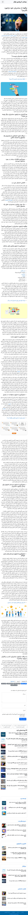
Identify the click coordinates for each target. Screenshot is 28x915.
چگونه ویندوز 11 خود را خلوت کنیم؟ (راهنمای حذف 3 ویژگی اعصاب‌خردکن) (17, 745)
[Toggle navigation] (3, 2)
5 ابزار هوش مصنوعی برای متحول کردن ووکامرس (16, 813)
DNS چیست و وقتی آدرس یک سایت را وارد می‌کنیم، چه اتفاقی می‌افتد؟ (18, 733)
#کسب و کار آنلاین (14, 685)
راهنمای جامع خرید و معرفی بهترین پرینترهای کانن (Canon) (17, 756)
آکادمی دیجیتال (23, 683)
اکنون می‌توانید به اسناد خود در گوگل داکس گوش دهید (16, 835)
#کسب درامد (4, 683)
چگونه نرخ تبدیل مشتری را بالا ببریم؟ (17, 79)
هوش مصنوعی (22, 889)
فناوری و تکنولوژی (21, 844)
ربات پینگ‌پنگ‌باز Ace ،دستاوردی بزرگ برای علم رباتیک (17, 786)
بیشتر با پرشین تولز (20, 2)
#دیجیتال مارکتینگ (17, 683)
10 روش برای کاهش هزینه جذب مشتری (16, 603)
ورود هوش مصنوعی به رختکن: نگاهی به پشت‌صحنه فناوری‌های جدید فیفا (18, 853)
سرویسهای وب (22, 821)
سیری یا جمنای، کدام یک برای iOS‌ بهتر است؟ (17, 763)
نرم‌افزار (24, 866)
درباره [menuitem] (18, 912)
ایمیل (9, 404)
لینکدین (23, 274)
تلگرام (4, 409)
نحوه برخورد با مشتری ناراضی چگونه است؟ (16, 418)
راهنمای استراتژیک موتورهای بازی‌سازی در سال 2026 (17, 774)
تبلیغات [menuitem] (13, 912)
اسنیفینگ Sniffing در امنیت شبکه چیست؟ (17, 751)
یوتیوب (23, 276)
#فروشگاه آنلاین (10, 683)
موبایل (18, 371)
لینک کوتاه (12, 681)
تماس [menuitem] (22, 912)
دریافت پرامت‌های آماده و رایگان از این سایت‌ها (17, 780)
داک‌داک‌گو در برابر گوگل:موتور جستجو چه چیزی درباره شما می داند (17, 825)
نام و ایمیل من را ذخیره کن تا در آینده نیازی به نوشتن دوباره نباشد (13, 715)
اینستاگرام (23, 271)
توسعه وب (23, 798)
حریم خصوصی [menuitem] (7, 912)
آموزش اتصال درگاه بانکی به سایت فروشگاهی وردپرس (17, 808)
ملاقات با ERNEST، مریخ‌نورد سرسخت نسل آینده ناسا (16, 858)
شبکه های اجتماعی (12, 71)
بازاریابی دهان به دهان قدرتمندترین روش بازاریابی (14, 36)
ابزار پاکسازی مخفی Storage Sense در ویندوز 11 (16, 769)
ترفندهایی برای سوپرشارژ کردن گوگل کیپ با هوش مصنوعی (16, 830)
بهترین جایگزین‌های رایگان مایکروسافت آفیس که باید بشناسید (16, 739)
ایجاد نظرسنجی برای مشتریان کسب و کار (16, 300)
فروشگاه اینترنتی (8, 200)
